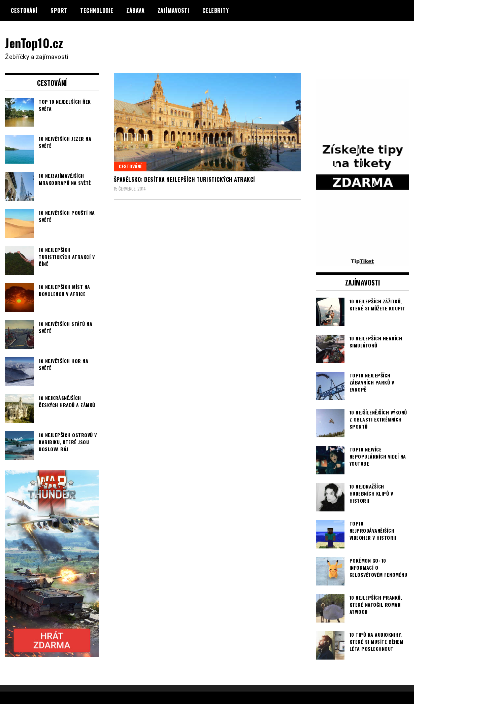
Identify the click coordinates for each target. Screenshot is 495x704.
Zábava (135, 10)
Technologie (96, 10)
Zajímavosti (174, 10)
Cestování (24, 10)
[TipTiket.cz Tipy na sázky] (362, 261)
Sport (59, 10)
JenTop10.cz (34, 43)
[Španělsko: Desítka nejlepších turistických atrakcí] (207, 122)
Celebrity (215, 10)
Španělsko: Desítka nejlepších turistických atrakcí (184, 179)
